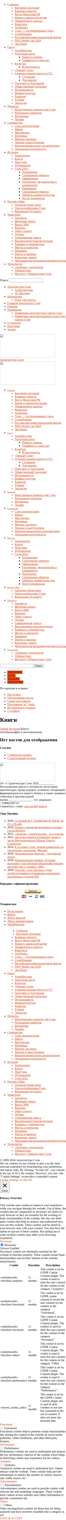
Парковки (21, 250)
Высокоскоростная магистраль (34, 240)
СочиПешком (23, 34)
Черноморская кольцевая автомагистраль (40, 260)
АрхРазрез (21, 27)
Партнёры (13, 326)
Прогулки (21, 162)
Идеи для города (25, 299)
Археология (22, 155)
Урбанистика (23, 270)
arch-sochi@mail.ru (35, 806)
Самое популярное (19, 701)
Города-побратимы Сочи (30, 208)
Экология (21, 103)
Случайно (13, 710)
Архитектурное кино (28, 204)
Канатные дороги (26, 257)
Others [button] (4, 1501)
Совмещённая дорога (28, 237)
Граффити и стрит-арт (36, 60)
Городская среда (25, 53)
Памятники (14, 309)
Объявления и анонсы (28, 20)
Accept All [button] (25, 1179)
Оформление (30, 178)
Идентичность (31, 66)
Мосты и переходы (26, 247)
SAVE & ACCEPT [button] (11, 1518)
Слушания (28, 76)
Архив (11, 329)
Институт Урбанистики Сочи (33, 273)
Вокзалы (20, 227)
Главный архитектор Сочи (24, 303)
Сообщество (15, 122)
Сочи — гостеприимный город (34, 30)
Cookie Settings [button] (9, 1179)
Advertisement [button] (8, 1481)
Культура (20, 63)
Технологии (14, 263)
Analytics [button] (5, 1461)
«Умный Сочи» (24, 70)
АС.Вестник (22, 293)
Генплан (12, 306)
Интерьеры (22, 116)
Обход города (23, 231)
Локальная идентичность (30, 149)
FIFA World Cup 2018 (28, 40)
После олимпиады (33, 198)
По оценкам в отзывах (21, 707)
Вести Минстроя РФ (27, 14)
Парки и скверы (32, 57)
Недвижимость (24, 89)
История (12, 152)
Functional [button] (6, 1424)
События (13, 4)
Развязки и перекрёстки (29, 244)
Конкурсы (21, 24)
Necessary (10, 1245)
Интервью (21, 135)
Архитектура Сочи (19, 286)
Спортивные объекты (35, 175)
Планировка (29, 172)
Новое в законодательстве (31, 17)
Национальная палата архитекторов (37, 145)
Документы (29, 80)
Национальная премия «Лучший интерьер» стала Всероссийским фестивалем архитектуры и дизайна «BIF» (35, 863)
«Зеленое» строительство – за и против (39, 833)
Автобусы (21, 217)
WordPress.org (15, 924)
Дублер (19, 234)
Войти (11, 914)
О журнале (14, 322)
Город (11, 47)
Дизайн (19, 119)
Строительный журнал (21, 758)
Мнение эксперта (25, 139)
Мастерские (22, 132)
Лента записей (16, 917)
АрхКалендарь (24, 290)
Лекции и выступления (29, 142)
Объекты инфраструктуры (38, 194)
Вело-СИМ (22, 224)
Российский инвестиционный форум (38, 37)
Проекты (13, 106)
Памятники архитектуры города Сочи (38, 313)
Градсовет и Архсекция (29, 83)
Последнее (14, 694)
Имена (19, 129)
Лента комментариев (20, 921)
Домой (4, 728)
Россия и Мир (16, 201)
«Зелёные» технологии (29, 267)
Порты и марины (25, 254)
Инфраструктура (25, 93)
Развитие (20, 96)
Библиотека (14, 296)
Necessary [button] (6, 1241)
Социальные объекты (35, 191)
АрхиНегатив (23, 50)
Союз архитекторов (27, 126)
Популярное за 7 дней (21, 704)
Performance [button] (7, 1444)
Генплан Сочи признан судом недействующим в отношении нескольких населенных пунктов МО (33, 873)
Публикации (23, 165)
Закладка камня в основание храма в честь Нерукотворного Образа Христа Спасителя (33, 840)
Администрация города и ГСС (34, 73)
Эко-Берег (21, 43)
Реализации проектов (28, 112)
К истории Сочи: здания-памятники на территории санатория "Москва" (35, 848)
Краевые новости (25, 11)
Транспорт (14, 214)
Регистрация (15, 911)
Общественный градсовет (31, 86)
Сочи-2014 (21, 168)
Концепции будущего (28, 211)
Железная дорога (25, 221)
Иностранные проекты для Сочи (35, 109)
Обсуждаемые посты (20, 697)
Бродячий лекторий (27, 7)
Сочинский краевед (19, 754)
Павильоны (29, 188)
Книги (19, 158)
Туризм (19, 99)
